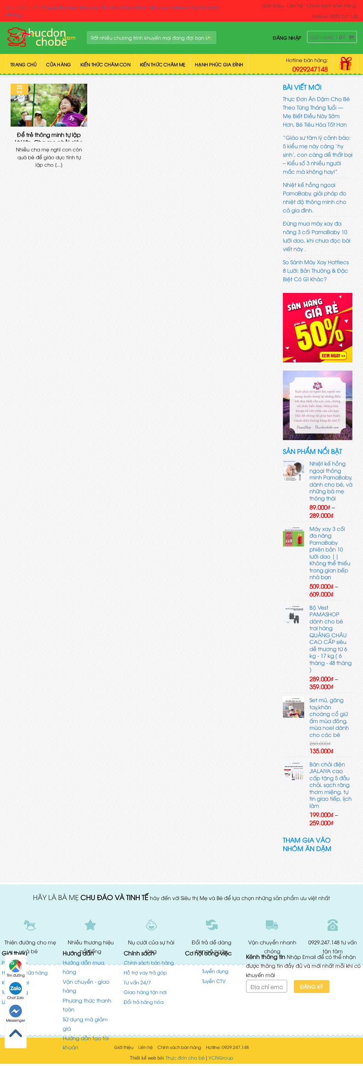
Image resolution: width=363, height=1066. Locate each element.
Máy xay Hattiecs (168, 7)
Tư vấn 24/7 (137, 982)
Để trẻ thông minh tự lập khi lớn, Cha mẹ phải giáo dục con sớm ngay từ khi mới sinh (49, 136)
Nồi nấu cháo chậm (123, 7)
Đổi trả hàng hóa (143, 1001)
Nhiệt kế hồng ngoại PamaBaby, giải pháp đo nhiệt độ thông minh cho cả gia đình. (314, 197)
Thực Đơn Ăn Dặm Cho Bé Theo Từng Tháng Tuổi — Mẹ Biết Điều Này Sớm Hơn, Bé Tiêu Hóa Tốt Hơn (316, 111)
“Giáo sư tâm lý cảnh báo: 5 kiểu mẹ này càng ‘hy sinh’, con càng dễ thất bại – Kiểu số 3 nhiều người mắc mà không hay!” (317, 154)
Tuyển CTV (214, 980)
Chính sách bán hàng (331, 5)
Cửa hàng (58, 64)
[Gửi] (209, 38)
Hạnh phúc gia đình (219, 64)
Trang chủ (23, 64)
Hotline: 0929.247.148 (335, 16)
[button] (287, 37)
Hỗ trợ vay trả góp (145, 972)
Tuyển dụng (215, 970)
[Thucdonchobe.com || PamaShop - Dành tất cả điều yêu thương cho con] (40, 37)
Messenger (15, 1020)
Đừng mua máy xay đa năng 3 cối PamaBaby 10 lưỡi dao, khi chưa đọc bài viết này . (316, 236)
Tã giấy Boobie (59, 7)
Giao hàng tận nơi (145, 991)
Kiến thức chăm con (105, 64)
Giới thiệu (273, 5)
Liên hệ (295, 5)
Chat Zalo (15, 997)
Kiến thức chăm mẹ (162, 64)
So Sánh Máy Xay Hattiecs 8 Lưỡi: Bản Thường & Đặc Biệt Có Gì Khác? (316, 270)
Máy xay (88, 7)
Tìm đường (16, 975)
